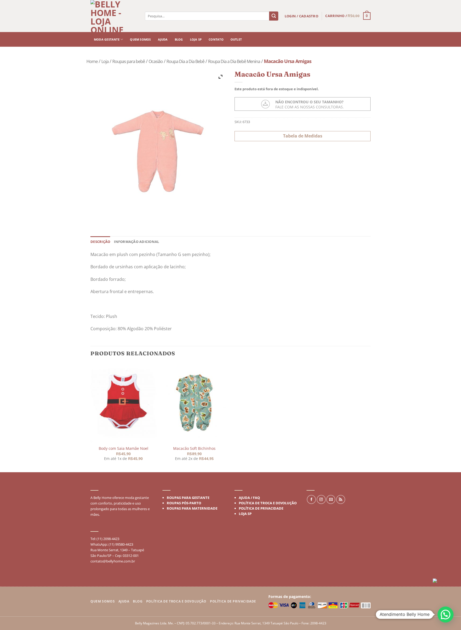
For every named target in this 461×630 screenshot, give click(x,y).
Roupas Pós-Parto (184, 503)
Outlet (236, 39)
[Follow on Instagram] (321, 499)
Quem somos (140, 39)
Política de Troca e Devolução (268, 503)
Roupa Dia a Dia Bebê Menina (234, 61)
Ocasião (156, 61)
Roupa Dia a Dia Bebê (185, 61)
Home (92, 61)
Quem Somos (102, 601)
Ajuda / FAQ (249, 497)
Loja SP (196, 39)
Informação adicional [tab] (136, 241)
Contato (216, 39)
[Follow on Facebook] (311, 499)
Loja (105, 61)
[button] (446, 615)
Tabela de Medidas (302, 136)
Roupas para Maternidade (192, 508)
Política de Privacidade (261, 508)
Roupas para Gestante (188, 497)
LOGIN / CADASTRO (301, 16)
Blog (179, 39)
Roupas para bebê (128, 61)
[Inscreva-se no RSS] (340, 499)
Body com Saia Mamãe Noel (123, 448)
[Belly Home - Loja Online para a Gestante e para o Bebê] (114, 16)
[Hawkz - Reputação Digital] (445, 581)
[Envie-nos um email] (330, 499)
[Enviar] (273, 16)
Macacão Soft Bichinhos (194, 448)
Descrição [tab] (100, 241)
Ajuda (163, 39)
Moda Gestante (107, 39)
